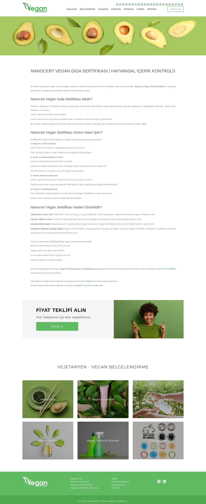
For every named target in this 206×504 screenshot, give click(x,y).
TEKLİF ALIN (175, 9)
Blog (114, 478)
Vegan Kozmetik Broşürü (84, 488)
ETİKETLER (116, 9)
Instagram (78, 285)
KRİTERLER (129, 9)
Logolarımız (118, 485)
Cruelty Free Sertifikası (164, 269)
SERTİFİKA (151, 9)
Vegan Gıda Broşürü (81, 485)
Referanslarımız (120, 481)
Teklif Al (57, 326)
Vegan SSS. (76, 478)
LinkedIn (88, 281)
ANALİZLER (72, 9)
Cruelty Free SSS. (80, 481)
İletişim (116, 488)
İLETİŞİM (140, 9)
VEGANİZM (103, 9)
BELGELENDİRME (87, 9)
